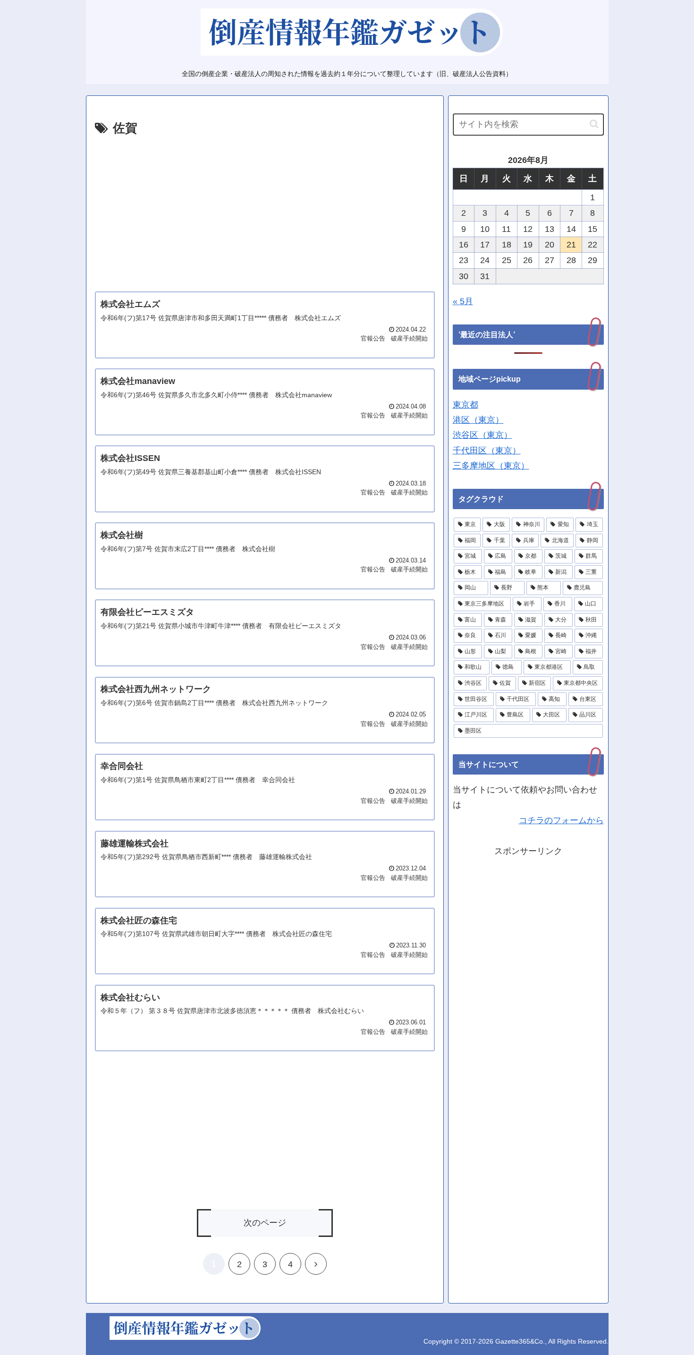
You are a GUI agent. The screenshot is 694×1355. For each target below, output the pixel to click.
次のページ (265, 1222)
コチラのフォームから (561, 820)
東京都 (465, 404)
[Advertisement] (265, 210)
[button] (594, 124)
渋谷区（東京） (482, 435)
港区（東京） (478, 420)
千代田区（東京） (487, 450)
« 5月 (463, 301)
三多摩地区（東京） (491, 465)
